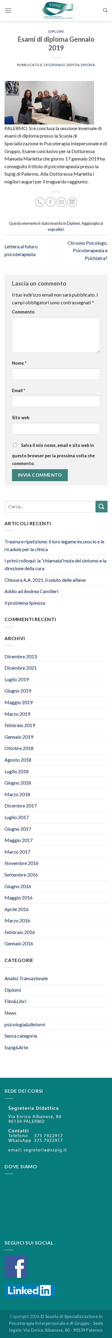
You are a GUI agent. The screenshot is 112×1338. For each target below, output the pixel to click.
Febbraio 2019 (19, 725)
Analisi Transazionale (26, 978)
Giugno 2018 (17, 782)
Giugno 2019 (17, 690)
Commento (23, 311)
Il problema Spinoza (24, 603)
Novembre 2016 (21, 863)
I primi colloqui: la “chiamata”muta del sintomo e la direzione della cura (55, 564)
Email (18, 390)
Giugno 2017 (17, 829)
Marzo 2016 (17, 920)
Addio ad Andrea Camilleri (31, 591)
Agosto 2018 (17, 759)
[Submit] (102, 506)
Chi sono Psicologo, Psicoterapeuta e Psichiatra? (87, 250)
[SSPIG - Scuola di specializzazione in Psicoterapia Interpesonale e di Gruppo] (57, 10)
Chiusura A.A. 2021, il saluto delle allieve (45, 580)
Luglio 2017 (16, 817)
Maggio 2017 (18, 840)
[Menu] (8, 10)
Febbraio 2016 (19, 932)
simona (88, 65)
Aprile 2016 (16, 909)
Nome (19, 363)
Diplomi (56, 31)
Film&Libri (15, 1001)
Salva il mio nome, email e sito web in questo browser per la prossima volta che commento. (53, 454)
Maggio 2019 (18, 702)
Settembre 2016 (21, 874)
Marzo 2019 (17, 714)
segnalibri (55, 229)
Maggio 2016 (18, 897)
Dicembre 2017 (20, 805)
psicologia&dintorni (24, 1024)
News (10, 1013)
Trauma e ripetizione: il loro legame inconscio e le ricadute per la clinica (54, 545)
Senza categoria (20, 1035)
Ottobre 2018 (18, 748)
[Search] (105, 10)
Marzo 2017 (17, 851)
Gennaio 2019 (18, 737)
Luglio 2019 (16, 679)
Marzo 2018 (17, 794)
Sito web (20, 417)
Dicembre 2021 (20, 667)
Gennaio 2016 (18, 943)
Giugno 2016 (17, 886)
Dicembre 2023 (20, 656)
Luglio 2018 (16, 771)
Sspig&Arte (16, 1047)
